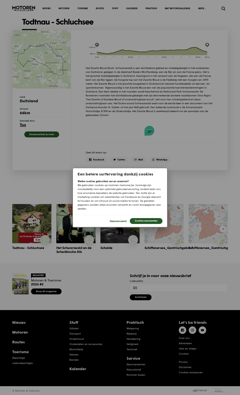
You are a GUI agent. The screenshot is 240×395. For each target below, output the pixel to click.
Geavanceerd (118, 220)
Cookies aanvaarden (146, 220)
